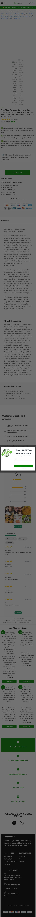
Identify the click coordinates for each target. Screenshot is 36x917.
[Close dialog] (34, 447)
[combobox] (15, 462)
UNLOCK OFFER (23, 466)
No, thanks (23, 468)
